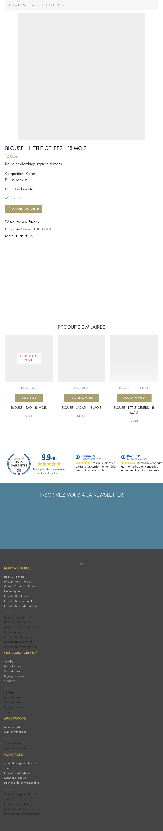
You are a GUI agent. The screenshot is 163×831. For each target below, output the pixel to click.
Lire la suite (29, 397)
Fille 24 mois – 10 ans (17, 581)
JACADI (86, 388)
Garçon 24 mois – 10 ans (20, 586)
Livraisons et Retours (17, 773)
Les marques (12, 591)
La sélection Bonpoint (18, 601)
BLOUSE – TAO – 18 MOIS (29, 408)
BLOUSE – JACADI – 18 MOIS (81, 408)
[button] (23, 612)
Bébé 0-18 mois (14, 576)
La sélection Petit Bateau (20, 606)
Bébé (27, 229)
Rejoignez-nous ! (14, 676)
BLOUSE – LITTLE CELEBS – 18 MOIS (134, 410)
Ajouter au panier (25, 209)
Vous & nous (12, 671)
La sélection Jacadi (16, 596)
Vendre (8, 661)
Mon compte (12, 727)
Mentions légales (15, 778)
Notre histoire (12, 666)
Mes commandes (15, 731)
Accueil (13, 5)
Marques (29, 5)
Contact (9, 681)
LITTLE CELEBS (49, 5)
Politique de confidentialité (21, 782)
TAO (33, 388)
